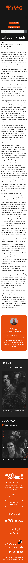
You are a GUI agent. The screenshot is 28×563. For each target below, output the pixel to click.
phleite (23, 559)
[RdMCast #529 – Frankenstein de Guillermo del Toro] (14, 390)
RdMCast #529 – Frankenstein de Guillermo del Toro (13, 411)
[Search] (25, 31)
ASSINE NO (11, 425)
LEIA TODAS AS (12, 367)
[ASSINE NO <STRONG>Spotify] (3, 425)
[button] (26, 17)
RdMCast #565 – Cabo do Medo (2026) (14, 460)
